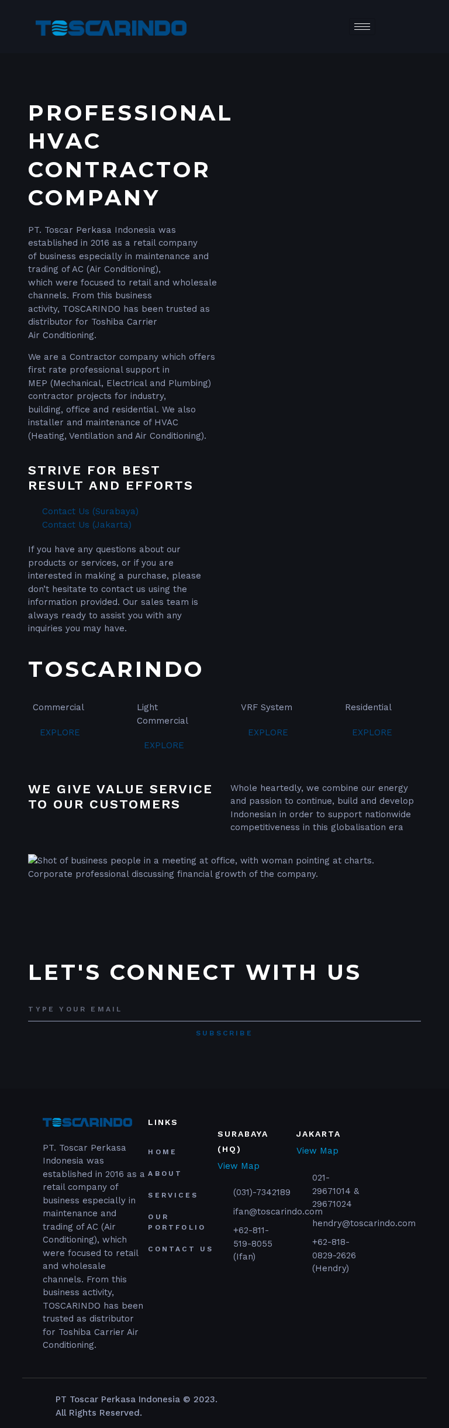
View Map (238, 1166)
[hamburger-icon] (362, 26)
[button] (224, 887)
